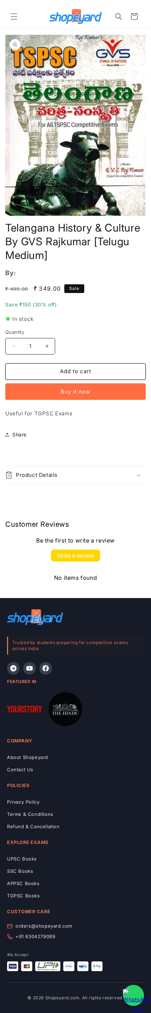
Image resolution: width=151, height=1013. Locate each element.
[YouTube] (29, 668)
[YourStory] (24, 710)
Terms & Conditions (30, 814)
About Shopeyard (27, 757)
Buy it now (75, 391)
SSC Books (20, 871)
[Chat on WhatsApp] (133, 995)
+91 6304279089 (35, 936)
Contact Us (20, 769)
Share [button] (19, 434)
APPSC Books (23, 883)
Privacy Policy (23, 802)
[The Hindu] (65, 710)
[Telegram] (13, 668)
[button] (14, 16)
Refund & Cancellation (33, 826)
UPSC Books (22, 859)
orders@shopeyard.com (43, 926)
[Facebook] (45, 668)
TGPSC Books (23, 895)
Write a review (75, 555)
